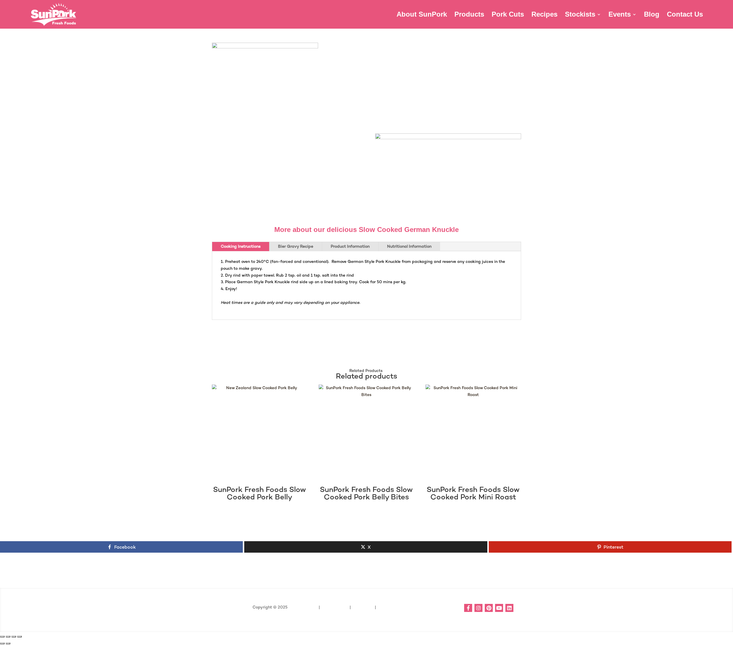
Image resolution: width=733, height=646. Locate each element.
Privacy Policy (335, 607)
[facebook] (468, 608)
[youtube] (499, 608)
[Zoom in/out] (2, 636)
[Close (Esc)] (19, 636)
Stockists (580, 15)
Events (619, 15)
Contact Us (685, 15)
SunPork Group (303, 607)
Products (469, 15)
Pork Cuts (508, 15)
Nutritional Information (409, 246)
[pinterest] (489, 608)
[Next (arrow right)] (8, 643)
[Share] (13, 636)
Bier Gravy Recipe (295, 246)
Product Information (350, 246)
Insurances (362, 607)
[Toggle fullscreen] (8, 636)
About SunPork (422, 15)
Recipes (544, 15)
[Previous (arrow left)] (2, 643)
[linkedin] (509, 608)
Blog (651, 15)
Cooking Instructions (241, 246)
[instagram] (478, 608)
